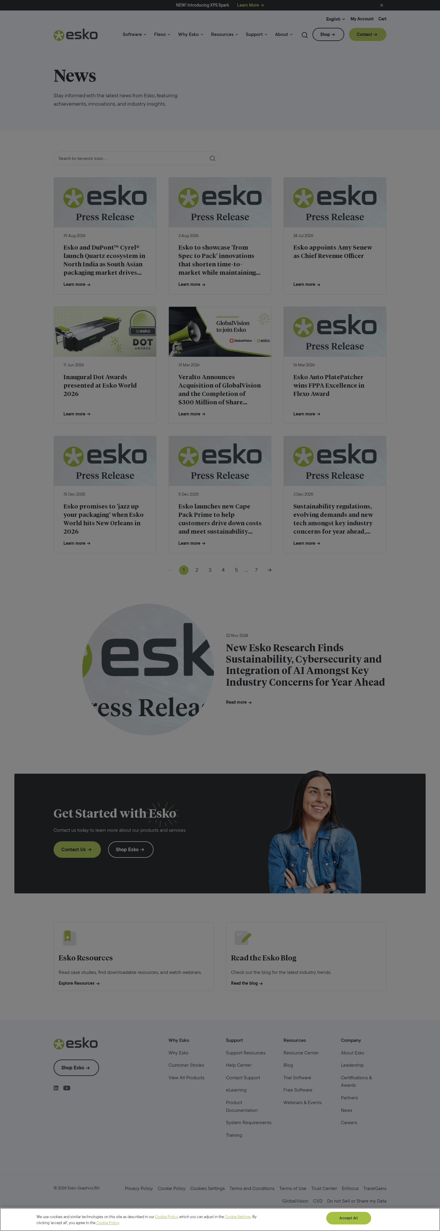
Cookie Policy (166, 1217)
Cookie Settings (238, 1217)
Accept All (348, 1218)
